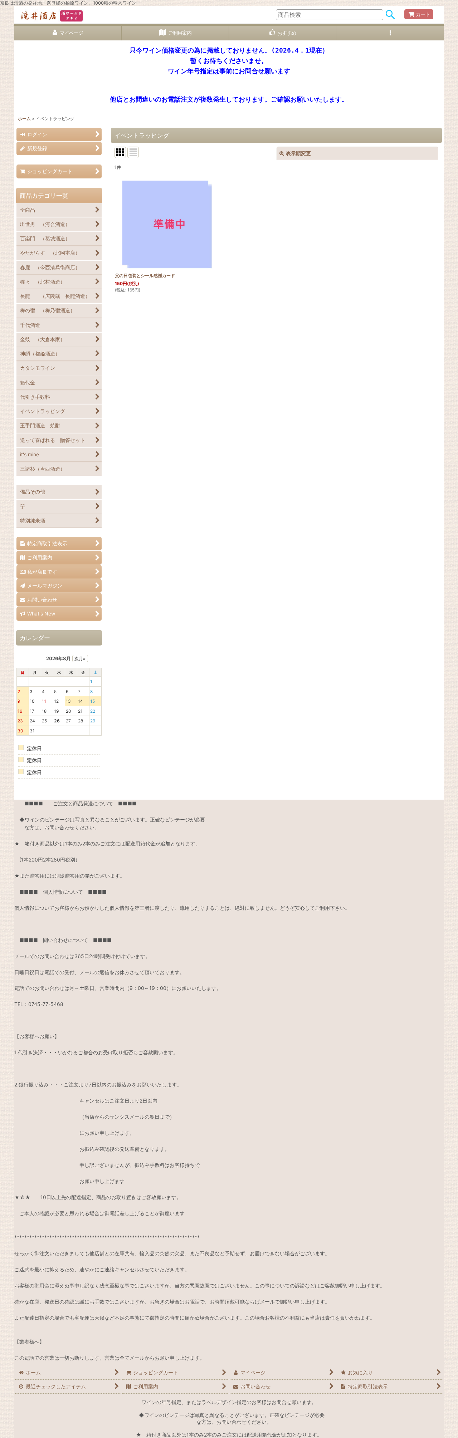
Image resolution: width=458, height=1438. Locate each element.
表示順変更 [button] (298, 153)
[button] (390, 33)
